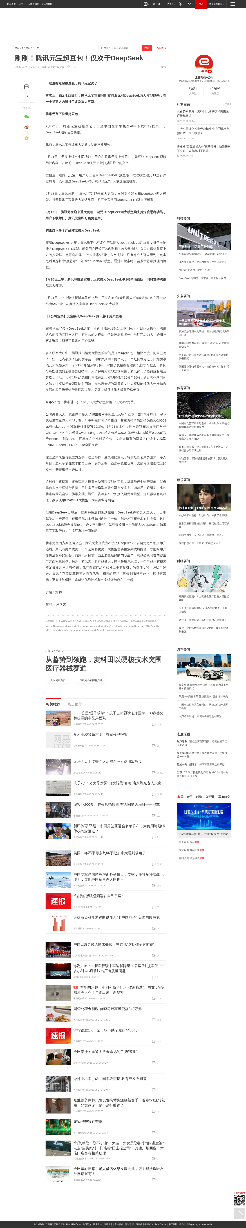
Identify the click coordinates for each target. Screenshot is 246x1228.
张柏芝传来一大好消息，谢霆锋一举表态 (201, 535)
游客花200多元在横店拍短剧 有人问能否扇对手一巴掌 (116, 804)
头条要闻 (183, 296)
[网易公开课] (157, 4)
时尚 (199, 796)
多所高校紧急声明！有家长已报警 (100, 735)
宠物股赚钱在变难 (87, 1122)
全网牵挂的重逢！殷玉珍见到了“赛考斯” (105, 1052)
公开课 (209, 796)
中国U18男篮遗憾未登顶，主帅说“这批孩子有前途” (114, 944)
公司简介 (87, 1224)
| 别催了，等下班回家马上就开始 (201, 764)
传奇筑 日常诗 (187, 842)
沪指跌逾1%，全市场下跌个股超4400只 (105, 1030)
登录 (201, 4)
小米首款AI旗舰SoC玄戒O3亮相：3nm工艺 (203, 253)
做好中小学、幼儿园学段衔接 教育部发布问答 (110, 1079)
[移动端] (146, 4)
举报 (163, 67)
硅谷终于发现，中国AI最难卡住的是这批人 (203, 262)
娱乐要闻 (183, 480)
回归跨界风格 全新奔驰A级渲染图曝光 (200, 716)
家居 (180, 796)
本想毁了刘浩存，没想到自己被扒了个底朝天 (204, 515)
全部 (227, 104)
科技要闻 (183, 218)
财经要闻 (183, 561)
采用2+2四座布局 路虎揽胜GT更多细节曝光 (203, 696)
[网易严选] (170, 4)
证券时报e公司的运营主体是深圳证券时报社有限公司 (204, 81)
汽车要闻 (183, 649)
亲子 (190, 796)
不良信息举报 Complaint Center (151, 1224)
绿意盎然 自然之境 (189, 850)
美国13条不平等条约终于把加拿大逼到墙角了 (109, 853)
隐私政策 (129, 1224)
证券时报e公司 (56, 66)
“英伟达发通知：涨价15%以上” (196, 270)
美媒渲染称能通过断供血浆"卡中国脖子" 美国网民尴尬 (116, 917)
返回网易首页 (58, 680)
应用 (21, 4)
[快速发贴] (26, 86)
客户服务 (119, 1224)
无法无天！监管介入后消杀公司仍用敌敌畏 (107, 762)
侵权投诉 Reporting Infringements (195, 1224)
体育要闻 (183, 388)
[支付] (181, 4)
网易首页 (11, 4)
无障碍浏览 (33, 4)
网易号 (29, 48)
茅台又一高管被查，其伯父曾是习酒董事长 (203, 619)
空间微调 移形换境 (189, 858)
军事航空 (224, 796)
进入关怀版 (47, 4)
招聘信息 (108, 1224)
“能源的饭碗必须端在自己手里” (98, 896)
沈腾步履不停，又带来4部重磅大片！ (200, 543)
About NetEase (73, 1224)
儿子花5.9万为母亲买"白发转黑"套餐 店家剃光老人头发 (117, 783)
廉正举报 (173, 1224)
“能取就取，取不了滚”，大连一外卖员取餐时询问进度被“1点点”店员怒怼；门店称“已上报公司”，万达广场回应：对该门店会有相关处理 (119, 1148)
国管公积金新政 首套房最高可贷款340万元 (107, 1009)
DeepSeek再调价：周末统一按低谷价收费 (202, 278)
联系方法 (97, 1224)
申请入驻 (160, 48)
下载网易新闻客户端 (91, 680)
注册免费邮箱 (215, 4)
